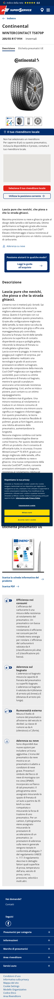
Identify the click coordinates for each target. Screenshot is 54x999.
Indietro (11, 18)
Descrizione (8, 48)
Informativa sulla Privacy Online (28, 498)
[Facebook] (8, 923)
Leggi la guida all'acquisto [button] (24, 265)
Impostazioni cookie (27, 505)
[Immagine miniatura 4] (38, 121)
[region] (27, 499)
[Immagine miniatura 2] (19, 121)
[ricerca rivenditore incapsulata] (42, 10)
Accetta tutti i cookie (27, 520)
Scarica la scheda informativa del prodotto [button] (20, 579)
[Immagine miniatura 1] (10, 121)
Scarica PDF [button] (8, 586)
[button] (48, 10)
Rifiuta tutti (27, 512)
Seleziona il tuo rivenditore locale (27, 188)
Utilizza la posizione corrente (25, 196)
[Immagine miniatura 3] (29, 121)
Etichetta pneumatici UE (30, 48)
